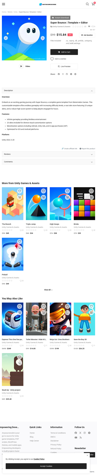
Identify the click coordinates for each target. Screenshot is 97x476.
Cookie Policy (39, 459)
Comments (8, 162)
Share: (52, 74)
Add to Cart (65, 52)
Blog (31, 437)
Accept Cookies (46, 466)
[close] (87, 455)
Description (8, 90)
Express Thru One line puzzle (12, 339)
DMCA (53, 437)
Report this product (88, 149)
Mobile (10, 12)
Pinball (5, 275)
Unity (15, 12)
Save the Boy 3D (80, 339)
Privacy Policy (56, 445)
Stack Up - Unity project (11, 390)
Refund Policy (56, 449)
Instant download (62, 18)
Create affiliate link (70, 149)
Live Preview (65, 66)
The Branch (6, 224)
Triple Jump (31, 224)
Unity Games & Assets (61, 27)
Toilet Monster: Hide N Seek (36, 339)
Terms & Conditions (58, 433)
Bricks (76, 224)
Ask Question (88, 35)
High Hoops (54, 224)
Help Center (34, 441)
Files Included (55, 41)
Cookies (54, 452)
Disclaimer (55, 441)
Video (27, 66)
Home (4, 12)
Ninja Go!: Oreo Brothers (59, 339)
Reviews (7, 154)
